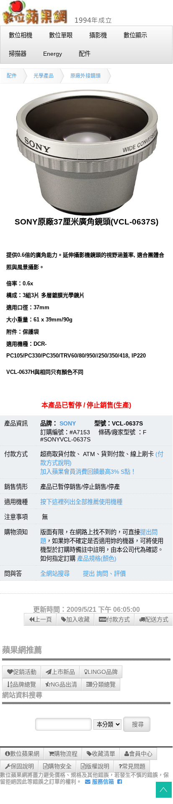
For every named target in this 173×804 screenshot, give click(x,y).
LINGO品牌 (103, 671)
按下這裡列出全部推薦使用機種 (81, 502)
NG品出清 (64, 684)
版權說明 (97, 766)
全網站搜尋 (55, 573)
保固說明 (22, 766)
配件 (12, 76)
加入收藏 (78, 619)
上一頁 (43, 619)
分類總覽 (104, 684)
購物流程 (65, 753)
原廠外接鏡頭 (85, 76)
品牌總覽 (24, 684)
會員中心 (140, 753)
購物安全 (60, 766)
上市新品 (63, 671)
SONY (67, 423)
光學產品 (44, 76)
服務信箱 (102, 781)
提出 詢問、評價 (104, 573)
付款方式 (118, 619)
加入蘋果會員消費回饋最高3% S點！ (88, 471)
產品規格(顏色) (96, 558)
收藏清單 (103, 753)
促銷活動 (24, 671)
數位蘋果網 (24, 753)
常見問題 (133, 766)
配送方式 (156, 619)
